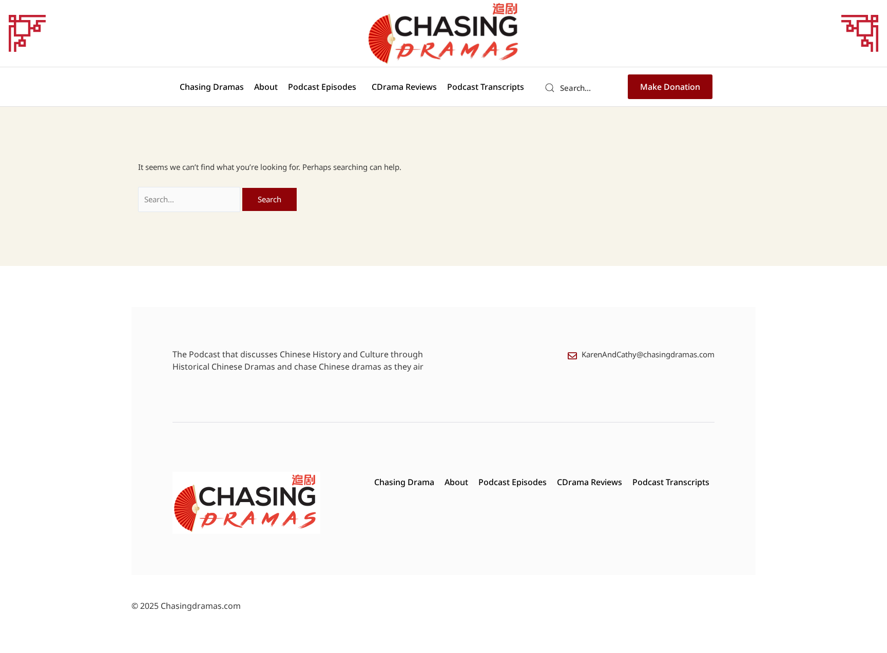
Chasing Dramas (212, 86)
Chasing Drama (404, 482)
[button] (325, 86)
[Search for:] (190, 199)
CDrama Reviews (404, 86)
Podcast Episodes (322, 86)
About (266, 86)
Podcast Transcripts (485, 86)
